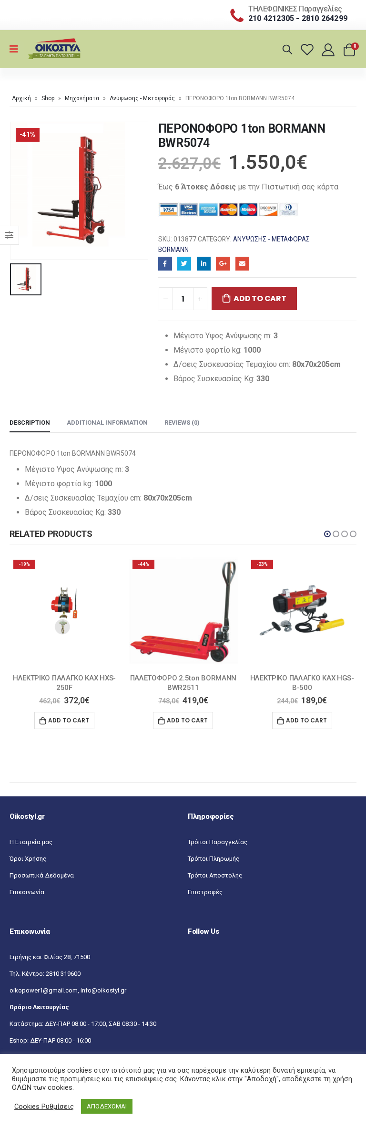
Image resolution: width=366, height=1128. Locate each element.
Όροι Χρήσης (28, 858)
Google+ (223, 264)
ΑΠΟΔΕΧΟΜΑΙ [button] (107, 1106)
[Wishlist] (308, 49)
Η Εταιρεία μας (31, 842)
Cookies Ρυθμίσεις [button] (44, 1106)
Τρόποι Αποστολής (215, 875)
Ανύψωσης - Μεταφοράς (142, 98)
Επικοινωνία (27, 892)
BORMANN (173, 249)
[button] (327, 534)
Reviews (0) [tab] (182, 422)
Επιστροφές (205, 892)
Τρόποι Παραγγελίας (217, 842)
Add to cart (260, 298)
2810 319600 (63, 973)
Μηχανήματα (82, 98)
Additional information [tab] (107, 422)
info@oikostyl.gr (103, 990)
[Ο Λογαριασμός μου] (329, 49)
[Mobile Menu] (17, 49)
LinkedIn (204, 264)
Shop (47, 98)
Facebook (165, 264)
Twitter (184, 264)
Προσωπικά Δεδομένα (42, 875)
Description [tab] (30, 422)
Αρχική (21, 98)
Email (242, 264)
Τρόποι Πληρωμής (213, 858)
